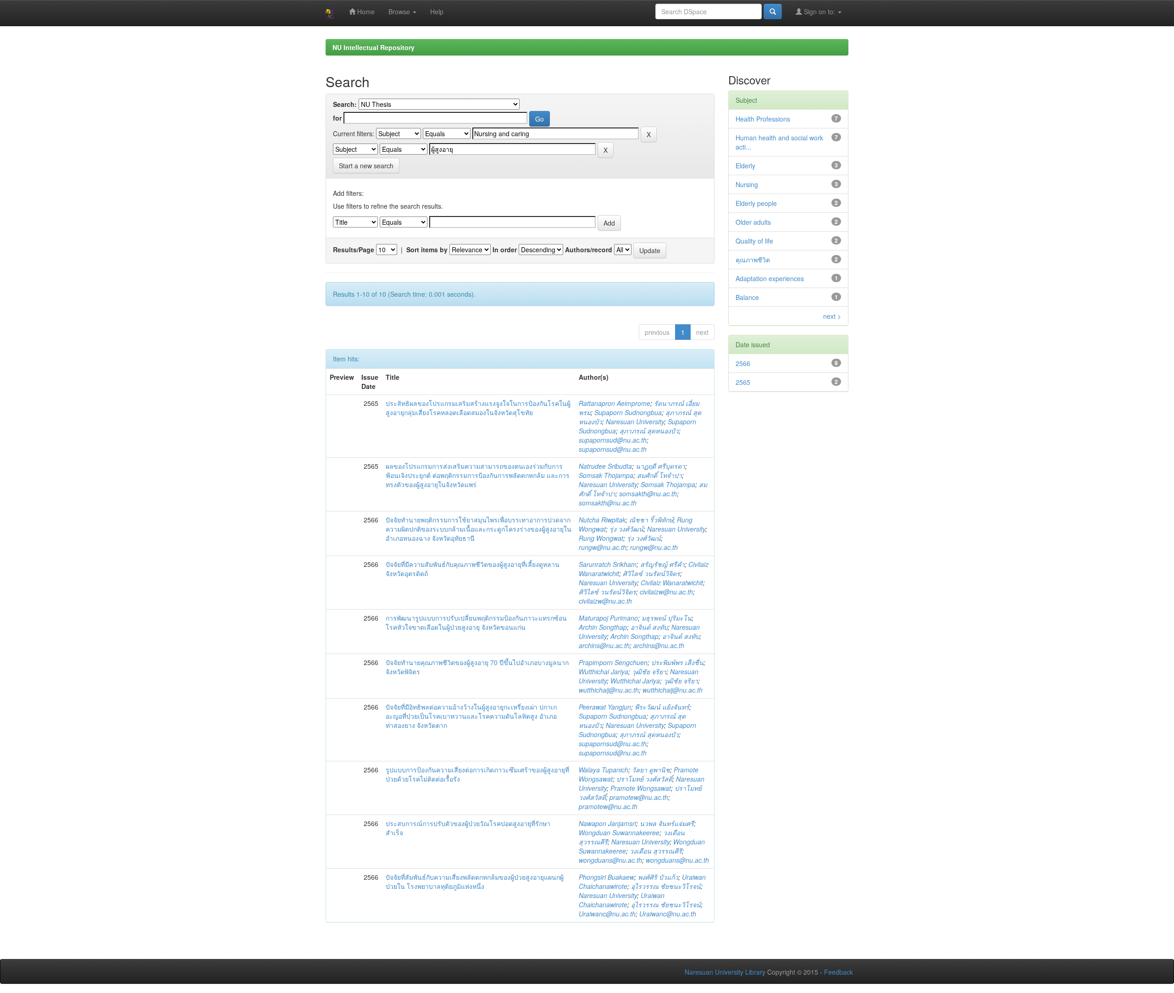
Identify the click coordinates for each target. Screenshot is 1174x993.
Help (436, 11)
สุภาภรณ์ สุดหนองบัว (649, 430)
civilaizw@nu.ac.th (666, 591)
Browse (400, 11)
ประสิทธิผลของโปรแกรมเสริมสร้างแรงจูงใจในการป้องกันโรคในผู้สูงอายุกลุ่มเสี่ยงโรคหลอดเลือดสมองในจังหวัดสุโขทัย (478, 408)
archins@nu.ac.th (604, 645)
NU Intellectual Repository (373, 47)
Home (365, 11)
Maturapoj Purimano (608, 617)
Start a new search (366, 165)
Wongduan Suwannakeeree (619, 832)
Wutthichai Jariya (603, 671)
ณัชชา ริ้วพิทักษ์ (651, 519)
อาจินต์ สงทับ (649, 627)
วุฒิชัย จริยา (649, 671)
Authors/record (588, 249)
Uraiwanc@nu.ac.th (607, 913)
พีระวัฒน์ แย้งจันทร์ (662, 706)
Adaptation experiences (770, 278)
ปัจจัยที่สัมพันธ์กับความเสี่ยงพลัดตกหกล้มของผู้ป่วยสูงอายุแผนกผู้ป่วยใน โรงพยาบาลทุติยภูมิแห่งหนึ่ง (475, 881)
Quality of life (754, 240)
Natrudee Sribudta (605, 466)
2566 (743, 363)
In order (505, 249)
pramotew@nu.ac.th (638, 797)
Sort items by (427, 249)
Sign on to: (819, 11)
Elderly (745, 165)
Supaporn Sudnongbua (628, 412)
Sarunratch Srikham (608, 564)
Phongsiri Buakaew (606, 877)
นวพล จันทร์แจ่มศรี (667, 823)
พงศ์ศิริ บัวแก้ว (658, 877)
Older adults (753, 222)
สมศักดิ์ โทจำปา (659, 475)
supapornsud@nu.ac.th (613, 439)
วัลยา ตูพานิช (651, 769)
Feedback (838, 971)
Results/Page (353, 249)
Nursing (747, 184)
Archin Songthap (603, 627)
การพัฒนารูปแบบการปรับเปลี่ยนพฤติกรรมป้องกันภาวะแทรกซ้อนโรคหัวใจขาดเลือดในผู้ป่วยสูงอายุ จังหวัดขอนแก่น (476, 622)
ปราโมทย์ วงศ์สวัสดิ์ (644, 778)
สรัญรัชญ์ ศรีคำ (662, 564)
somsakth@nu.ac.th (648, 493)
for (337, 117)
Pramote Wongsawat (640, 788)
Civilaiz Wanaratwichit (672, 582)
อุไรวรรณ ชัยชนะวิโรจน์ (666, 886)
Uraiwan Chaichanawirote (622, 900)
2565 (743, 382)
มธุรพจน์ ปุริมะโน (667, 617)
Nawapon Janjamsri (607, 823)
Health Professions (763, 118)
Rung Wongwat (601, 538)
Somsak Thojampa (606, 475)
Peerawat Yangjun (605, 706)
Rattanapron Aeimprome (614, 403)
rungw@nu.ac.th (602, 547)
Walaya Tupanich (603, 769)
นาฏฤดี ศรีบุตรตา (660, 466)
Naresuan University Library (725, 971)
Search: (345, 104)
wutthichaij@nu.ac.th (609, 689)
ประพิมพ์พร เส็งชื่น (677, 662)
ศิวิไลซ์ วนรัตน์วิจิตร (651, 573)
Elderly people (756, 203)
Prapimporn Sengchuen (613, 662)
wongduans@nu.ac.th (610, 860)
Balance (747, 297)
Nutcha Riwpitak (602, 519)
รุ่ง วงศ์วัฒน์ (626, 528)
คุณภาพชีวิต (753, 259)
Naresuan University (635, 421)
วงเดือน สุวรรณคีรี (656, 850)
